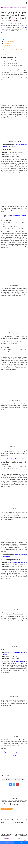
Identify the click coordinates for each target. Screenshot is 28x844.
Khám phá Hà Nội (19, 779)
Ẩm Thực (9, 7)
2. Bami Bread (6, 43)
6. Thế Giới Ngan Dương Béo (10, 52)
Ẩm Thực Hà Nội (15, 7)
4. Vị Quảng (6, 47)
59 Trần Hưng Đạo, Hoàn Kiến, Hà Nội (17, 562)
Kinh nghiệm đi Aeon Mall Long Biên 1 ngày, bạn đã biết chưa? (7, 821)
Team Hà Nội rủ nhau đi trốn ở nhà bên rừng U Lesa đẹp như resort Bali (7, 835)
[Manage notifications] (25, 841)
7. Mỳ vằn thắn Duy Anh (8, 54)
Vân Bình (14, 798)
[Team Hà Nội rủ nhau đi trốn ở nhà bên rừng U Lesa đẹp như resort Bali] (7, 829)
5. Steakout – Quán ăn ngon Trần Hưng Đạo (13, 49)
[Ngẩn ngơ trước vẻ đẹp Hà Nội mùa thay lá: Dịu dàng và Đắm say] (21, 829)
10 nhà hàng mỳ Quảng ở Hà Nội (15, 458)
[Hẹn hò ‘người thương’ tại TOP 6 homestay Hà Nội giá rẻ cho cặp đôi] (21, 815)
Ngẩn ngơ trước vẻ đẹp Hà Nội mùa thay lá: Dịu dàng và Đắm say (21, 835)
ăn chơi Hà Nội (8, 779)
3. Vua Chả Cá (6, 45)
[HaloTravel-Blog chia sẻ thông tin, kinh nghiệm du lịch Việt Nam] (14, 3)
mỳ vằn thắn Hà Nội (19, 661)
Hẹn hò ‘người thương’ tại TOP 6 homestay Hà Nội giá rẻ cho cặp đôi (21, 821)
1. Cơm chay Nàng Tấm (8, 41)
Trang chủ (4, 7)
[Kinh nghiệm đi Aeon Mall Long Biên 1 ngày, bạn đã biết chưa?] (7, 815)
